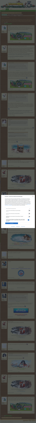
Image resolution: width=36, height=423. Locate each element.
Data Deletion (13, 226)
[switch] (29, 210)
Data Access (18, 226)
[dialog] (18, 211)
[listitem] (18, 208)
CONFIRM (11, 223)
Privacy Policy (23, 226)
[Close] (33, 196)
